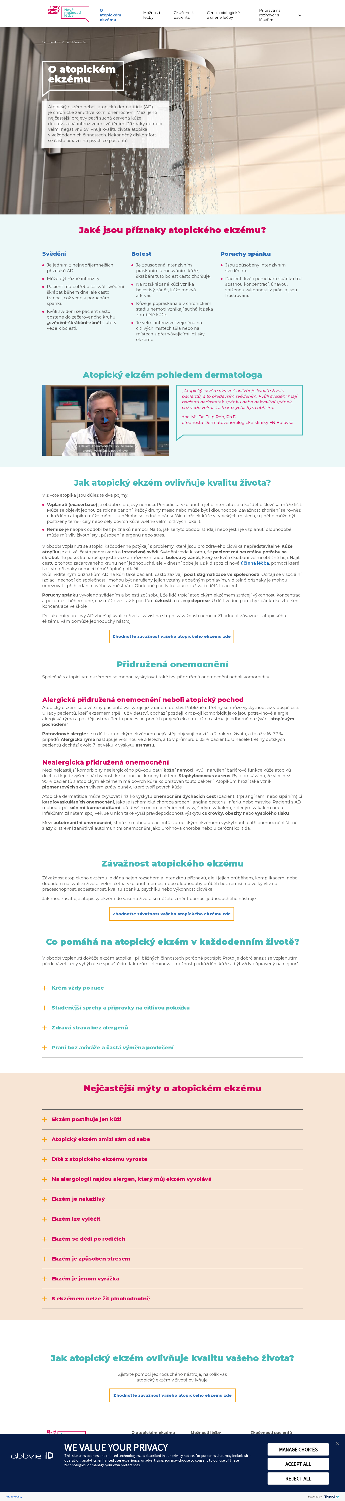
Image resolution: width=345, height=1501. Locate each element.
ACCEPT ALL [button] (298, 1464)
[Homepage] (67, 14)
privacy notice (183, 1455)
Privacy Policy (14, 1496)
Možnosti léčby (151, 15)
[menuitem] (115, 15)
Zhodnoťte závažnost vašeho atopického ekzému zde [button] (171, 636)
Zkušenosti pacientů (184, 15)
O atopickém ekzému (110, 15)
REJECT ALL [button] (298, 1478)
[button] (337, 1442)
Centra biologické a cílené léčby (223, 15)
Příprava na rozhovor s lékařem (269, 15)
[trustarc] (331, 1496)
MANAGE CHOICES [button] (298, 1449)
